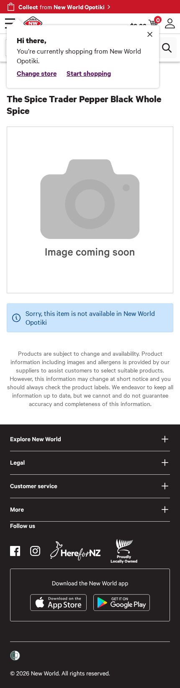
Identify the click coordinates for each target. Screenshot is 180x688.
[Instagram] (35, 551)
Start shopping (89, 73)
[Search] (167, 48)
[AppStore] (58, 602)
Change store (37, 73)
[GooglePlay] (121, 602)
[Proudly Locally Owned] (124, 551)
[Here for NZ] (75, 551)
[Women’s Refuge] (15, 656)
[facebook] (15, 551)
